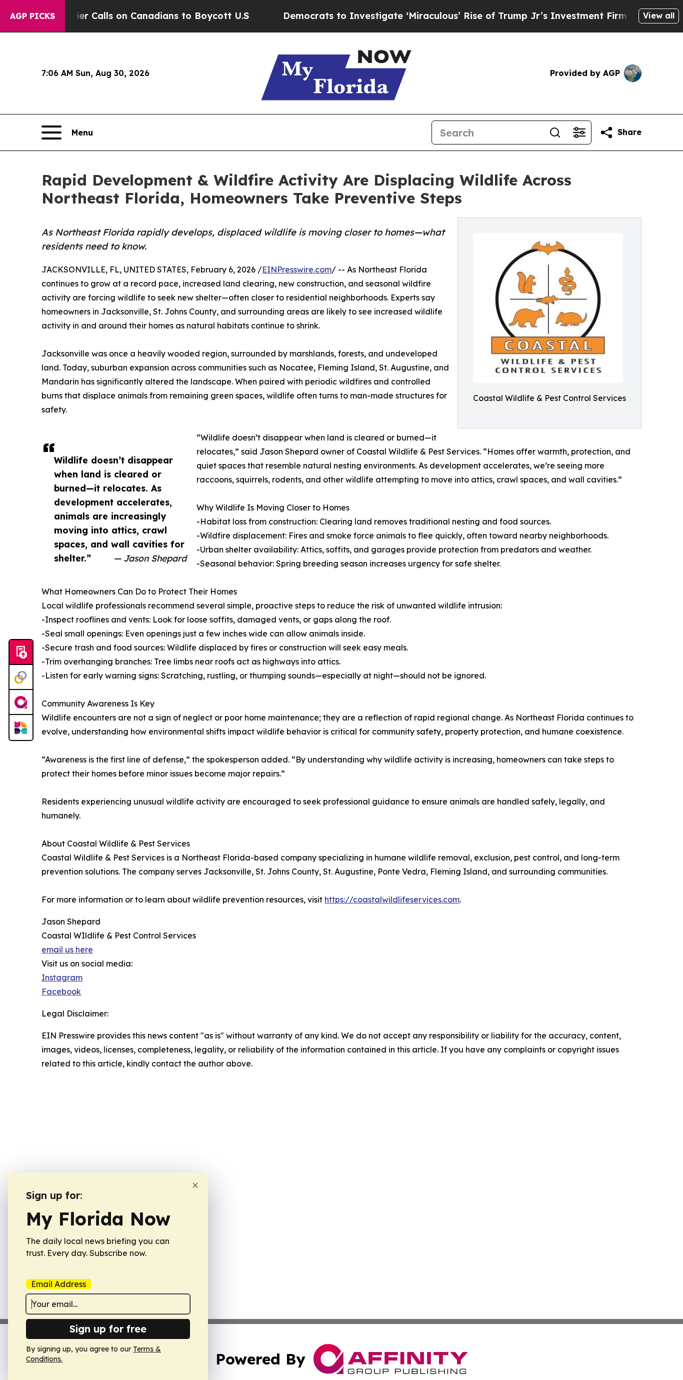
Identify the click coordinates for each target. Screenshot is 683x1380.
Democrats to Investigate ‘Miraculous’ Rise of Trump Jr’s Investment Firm (455, 16)
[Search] (555, 132)
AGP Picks (32, 16)
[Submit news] (21, 652)
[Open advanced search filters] (579, 132)
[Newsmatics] (21, 727)
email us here (67, 949)
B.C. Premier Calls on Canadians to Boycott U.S (141, 16)
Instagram (62, 977)
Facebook (61, 991)
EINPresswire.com (297, 269)
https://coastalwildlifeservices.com (392, 899)
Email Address (58, 1284)
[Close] (195, 1185)
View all (658, 15)
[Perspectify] (21, 677)
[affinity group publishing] (21, 702)
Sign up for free (108, 1328)
